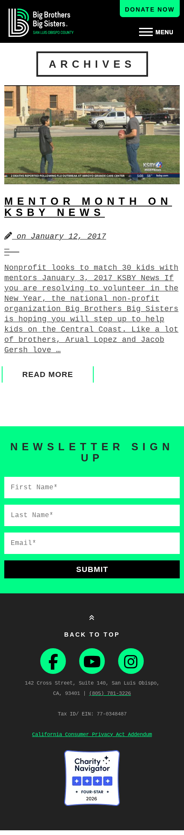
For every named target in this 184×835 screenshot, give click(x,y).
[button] (156, 32)
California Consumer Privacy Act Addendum (92, 735)
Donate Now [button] (150, 9)
